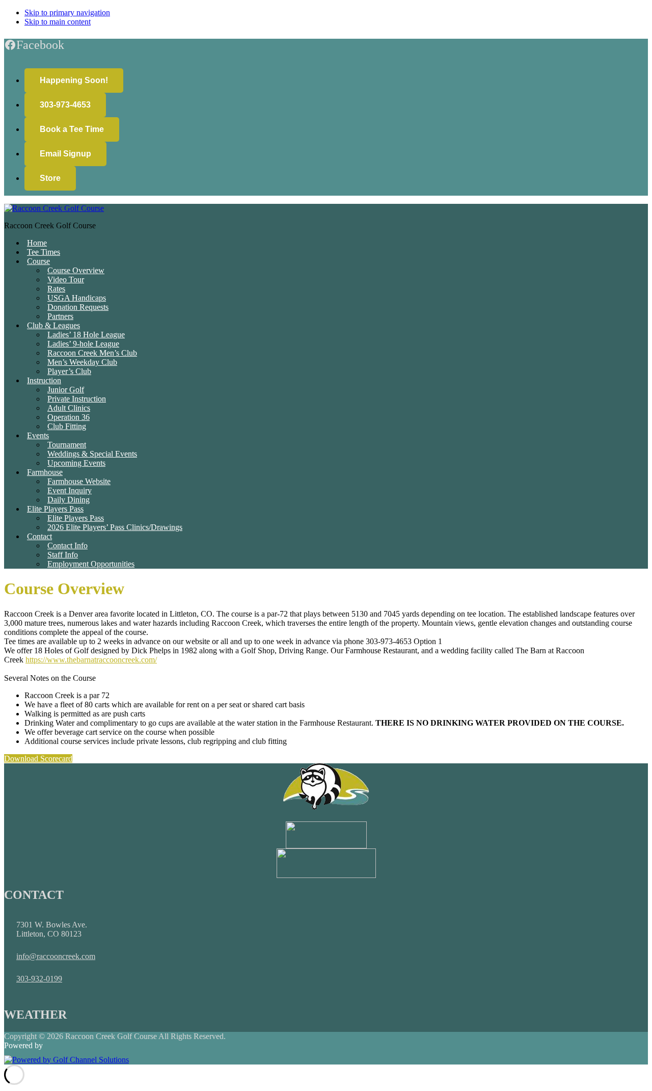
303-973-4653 (65, 104)
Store (50, 178)
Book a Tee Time (72, 129)
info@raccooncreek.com (55, 956)
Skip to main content (57, 21)
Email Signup (65, 153)
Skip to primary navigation (67, 12)
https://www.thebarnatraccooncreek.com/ (91, 659)
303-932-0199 (39, 978)
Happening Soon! (74, 80)
